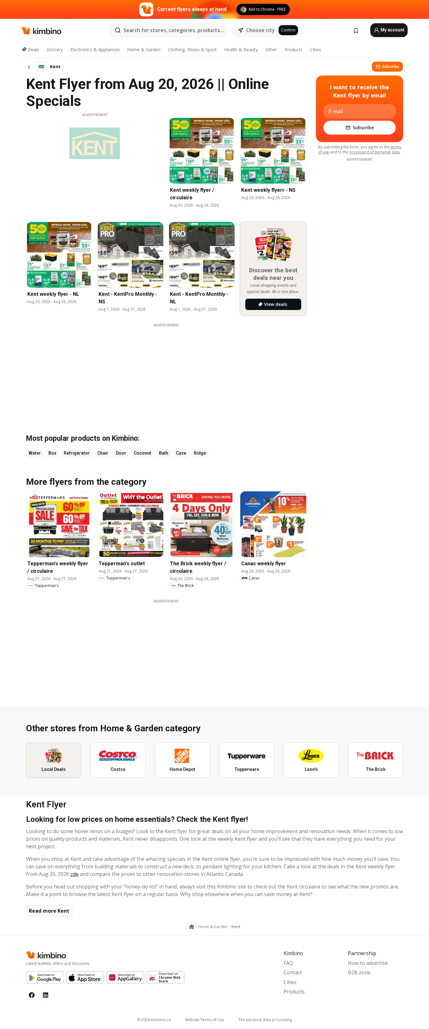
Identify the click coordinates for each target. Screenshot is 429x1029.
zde (74, 874)
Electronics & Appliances (95, 50)
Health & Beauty (241, 50)
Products (294, 50)
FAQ (288, 963)
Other (271, 50)
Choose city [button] (260, 30)
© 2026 (154, 1019)
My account (392, 29)
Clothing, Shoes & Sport (192, 50)
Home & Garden (143, 50)
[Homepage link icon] (191, 926)
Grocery (55, 50)
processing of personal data (374, 152)
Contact (293, 972)
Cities (315, 50)
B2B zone (359, 972)
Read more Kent (49, 910)
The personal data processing (265, 1019)
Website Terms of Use (204, 1019)
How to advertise (368, 963)
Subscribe (390, 66)
